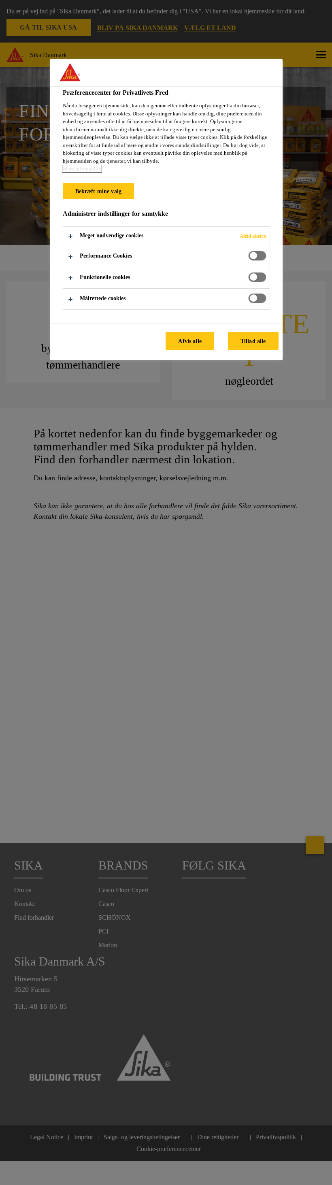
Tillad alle (253, 341)
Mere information (82, 169)
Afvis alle (189, 341)
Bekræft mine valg (98, 191)
